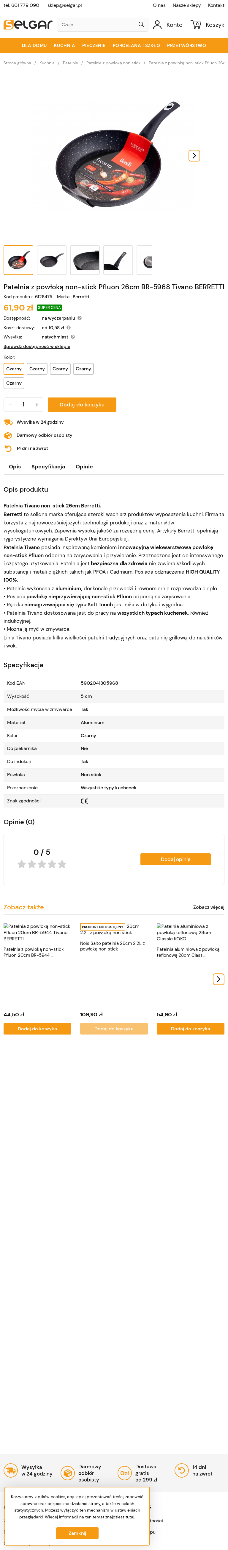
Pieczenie (94, 46)
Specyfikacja (48, 466)
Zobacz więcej (208, 907)
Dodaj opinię (176, 859)
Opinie (84, 466)
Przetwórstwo (186, 46)
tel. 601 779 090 (21, 5)
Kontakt (216, 5)
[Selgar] (28, 24)
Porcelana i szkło (136, 46)
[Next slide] (194, 155)
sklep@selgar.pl (65, 5)
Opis (15, 466)
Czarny (37, 369)
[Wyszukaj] (141, 25)
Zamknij (77, 1533)
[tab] (15, 466)
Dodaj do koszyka (82, 404)
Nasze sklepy (187, 5)
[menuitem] (18, 260)
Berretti (81, 297)
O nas (159, 5)
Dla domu (34, 46)
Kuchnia (64, 46)
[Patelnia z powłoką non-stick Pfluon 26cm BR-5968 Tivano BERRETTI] (114, 155)
